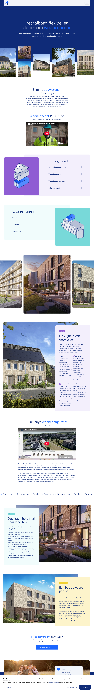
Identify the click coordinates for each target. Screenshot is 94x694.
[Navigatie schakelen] (87, 3)
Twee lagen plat (54, 174)
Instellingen (9, 687)
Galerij (14, 217)
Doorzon (15, 224)
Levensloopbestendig (57, 167)
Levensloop (16, 231)
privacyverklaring (54, 682)
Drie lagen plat (54, 188)
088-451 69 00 (66, 673)
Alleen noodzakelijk (71, 687)
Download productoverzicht (46, 647)
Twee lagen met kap (56, 181)
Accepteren (85, 687)
